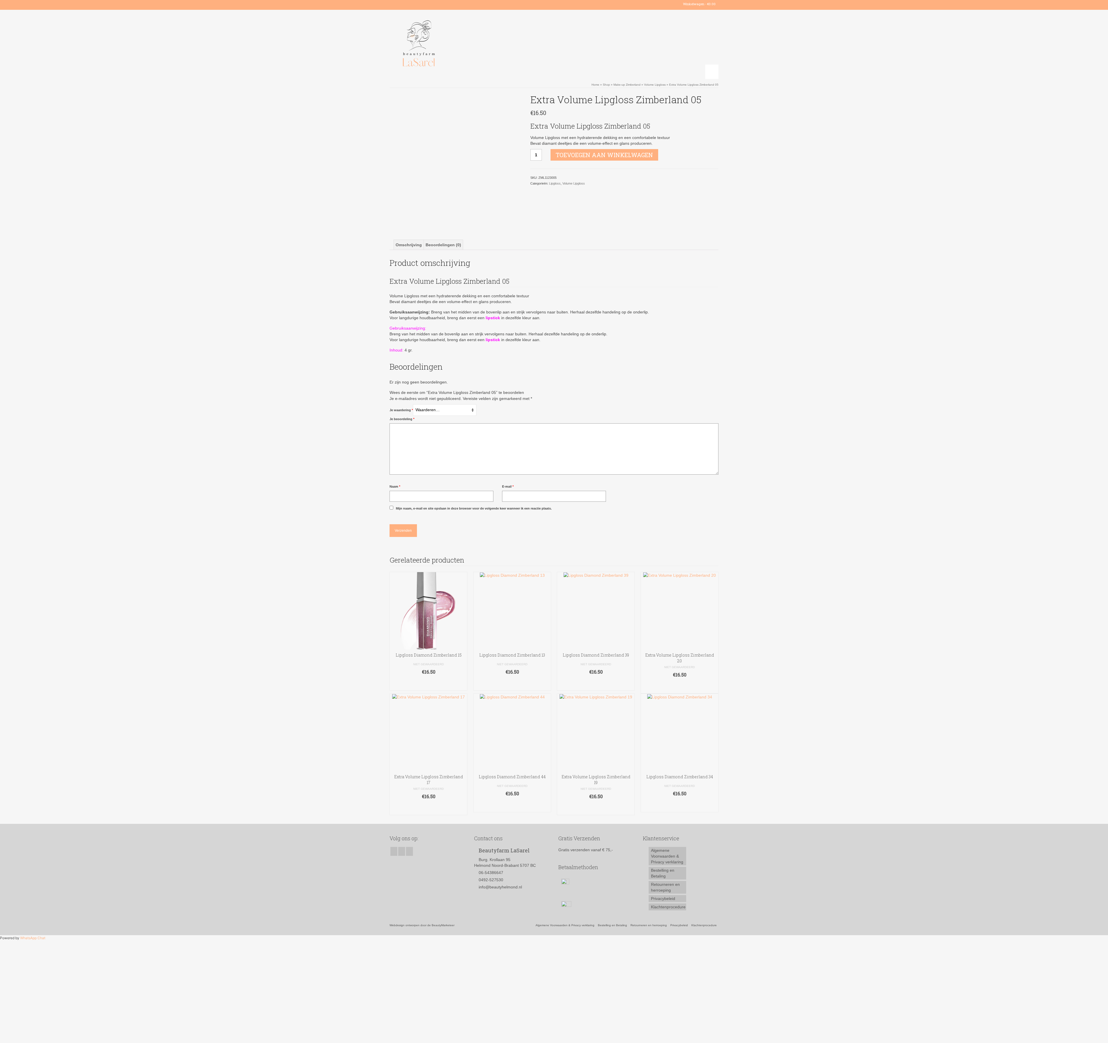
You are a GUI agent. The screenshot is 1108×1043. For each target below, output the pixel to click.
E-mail (508, 486)
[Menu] (711, 72)
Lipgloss (555, 183)
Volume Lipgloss (573, 183)
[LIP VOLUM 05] (455, 159)
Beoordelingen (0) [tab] (443, 245)
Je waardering (401, 410)
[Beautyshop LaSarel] (441, 44)
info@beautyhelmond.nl (500, 887)
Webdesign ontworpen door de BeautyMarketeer (422, 925)
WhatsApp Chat (32, 938)
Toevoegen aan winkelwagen (604, 155)
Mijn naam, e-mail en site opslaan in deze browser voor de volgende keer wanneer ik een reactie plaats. (474, 508)
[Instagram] (402, 4)
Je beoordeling (402, 419)
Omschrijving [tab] (409, 245)
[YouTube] (410, 4)
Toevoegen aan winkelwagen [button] (428, 683)
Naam (395, 486)
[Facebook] (394, 4)
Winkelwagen (699, 4)
